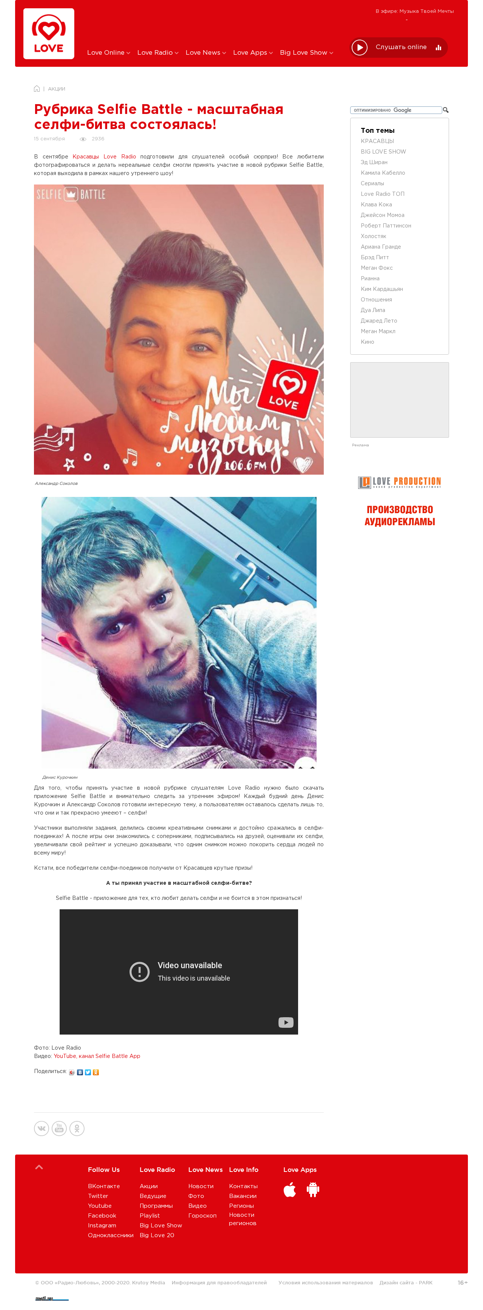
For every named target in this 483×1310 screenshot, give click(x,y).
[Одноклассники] (96, 1070)
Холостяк (373, 236)
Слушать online (401, 47)
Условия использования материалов (325, 1282)
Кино (367, 342)
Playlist (150, 1215)
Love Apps (251, 53)
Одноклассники (111, 1235)
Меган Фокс (377, 268)
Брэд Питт (375, 257)
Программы (156, 1206)
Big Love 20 (157, 1235)
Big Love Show (304, 53)
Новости (201, 1186)
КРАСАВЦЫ (377, 141)
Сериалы (372, 183)
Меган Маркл (378, 331)
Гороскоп (202, 1215)
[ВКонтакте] (80, 1070)
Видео (197, 1206)
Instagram (102, 1225)
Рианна (370, 279)
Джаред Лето (379, 321)
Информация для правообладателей (219, 1282)
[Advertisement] (212, 23)
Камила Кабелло (383, 173)
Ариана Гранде (381, 247)
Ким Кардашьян (382, 289)
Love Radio (156, 53)
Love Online (106, 53)
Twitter (98, 1196)
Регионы (241, 1206)
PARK (425, 1282)
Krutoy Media (148, 1282)
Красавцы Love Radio (104, 157)
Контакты (243, 1186)
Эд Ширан (374, 162)
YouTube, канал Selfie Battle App (97, 1056)
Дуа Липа (373, 310)
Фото (196, 1196)
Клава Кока (376, 205)
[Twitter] (88, 1070)
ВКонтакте (104, 1186)
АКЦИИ (56, 89)
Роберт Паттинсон (386, 226)
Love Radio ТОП (383, 194)
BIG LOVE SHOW (383, 152)
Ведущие (153, 1196)
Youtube (100, 1206)
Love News (204, 53)
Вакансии (243, 1196)
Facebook (102, 1215)
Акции (149, 1186)
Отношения (376, 300)
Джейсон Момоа (383, 215)
